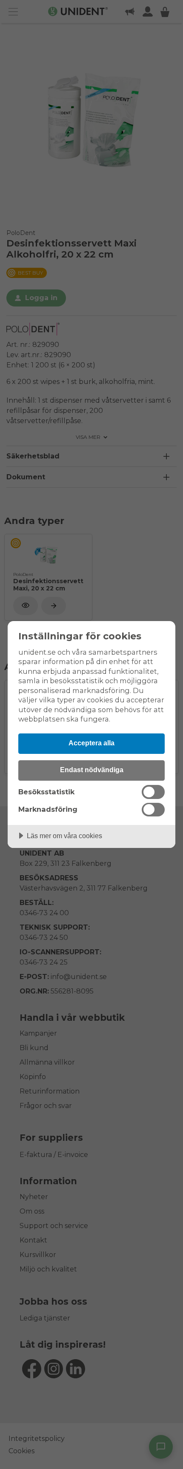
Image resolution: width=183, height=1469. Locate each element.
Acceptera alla (91, 743)
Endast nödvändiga (91, 769)
